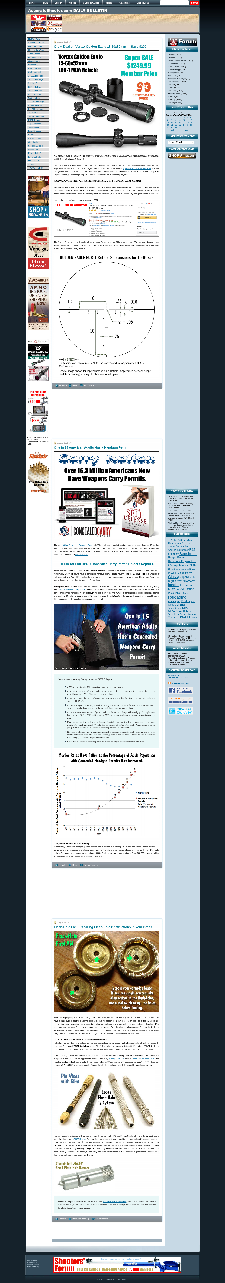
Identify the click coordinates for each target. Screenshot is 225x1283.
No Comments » (91, 865)
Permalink (63, 385)
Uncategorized (174, 102)
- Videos (171, 58)
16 (180, 122)
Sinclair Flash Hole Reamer (114, 1201)
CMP (192, 565)
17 (184, 122)
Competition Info (35, 61)
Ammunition (182, 546)
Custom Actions (35, 138)
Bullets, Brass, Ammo (177, 61)
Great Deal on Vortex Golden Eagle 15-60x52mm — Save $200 (100, 46)
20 (168, 125)
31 (184, 127)
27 (168, 127)
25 (188, 125)
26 (191, 125)
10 (184, 120)
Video (194, 617)
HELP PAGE (33, 161)
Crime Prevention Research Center (78, 545)
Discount (183, 572)
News (74, 385)
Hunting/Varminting (176, 79)
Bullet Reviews (34, 131)
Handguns (172, 73)
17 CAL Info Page (35, 76)
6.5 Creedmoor (180, 541)
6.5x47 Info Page (35, 105)
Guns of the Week (36, 50)
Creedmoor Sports (178, 569)
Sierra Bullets (183, 611)
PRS (178, 593)
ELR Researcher (175, 514)
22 (176, 125)
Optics (171, 88)
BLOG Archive (34, 57)
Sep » (187, 130)
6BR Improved (34, 72)
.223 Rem (182, 540)
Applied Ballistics (177, 549)
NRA (171, 589)
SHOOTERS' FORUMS (178, 678)
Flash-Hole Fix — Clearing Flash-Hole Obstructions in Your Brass (103, 927)
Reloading (76, 1219)
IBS (182, 585)
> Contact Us (34, 164)
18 (188, 122)
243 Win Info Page (36, 102)
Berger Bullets (177, 557)
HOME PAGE (34, 39)
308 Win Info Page (36, 116)
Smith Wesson (188, 614)
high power (176, 581)
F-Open (183, 577)
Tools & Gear (34, 127)
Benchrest (188, 554)
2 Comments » (90, 385)
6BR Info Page (34, 68)
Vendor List (33, 149)
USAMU (184, 617)
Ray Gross (173, 503)
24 (184, 125)
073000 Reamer (79, 1139)
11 (188, 120)
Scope (172, 604)
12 (191, 120)
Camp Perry (178, 565)
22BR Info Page (35, 87)
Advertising (32, 1260)
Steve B (171, 496)
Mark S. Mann (174, 523)
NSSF (180, 589)
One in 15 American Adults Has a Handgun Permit (91, 447)
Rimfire (185, 601)
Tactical (171, 96)
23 (180, 125)
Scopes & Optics (35, 146)
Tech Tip (85, 1219)
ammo (171, 546)
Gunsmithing (173, 70)
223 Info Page (34, 83)
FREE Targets (34, 120)
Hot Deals (172, 76)
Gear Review (173, 67)
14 (172, 122)
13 (168, 122)
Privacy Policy (33, 1267)
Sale (193, 601)
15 (176, 122)
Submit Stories (33, 1265)
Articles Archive (34, 54)
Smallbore (174, 614)
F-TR (191, 577)
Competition (173, 64)
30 (180, 127)
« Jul (172, 130)
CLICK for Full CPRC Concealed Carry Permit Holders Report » (107, 564)
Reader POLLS (34, 153)
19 (191, 122)
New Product (173, 82)
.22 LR (172, 539)
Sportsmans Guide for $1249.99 (137, 168)
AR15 (191, 549)
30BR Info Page (35, 90)
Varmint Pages (34, 65)
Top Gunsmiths (34, 124)
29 (176, 127)
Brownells (174, 561)
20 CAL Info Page (35, 79)
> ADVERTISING (35, 168)
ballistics (173, 553)
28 (172, 127)
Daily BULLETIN (35, 46)
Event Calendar (34, 157)
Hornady (189, 580)
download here (81, 554)
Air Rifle (186, 543)
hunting (173, 585)
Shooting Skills (174, 93)
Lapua (188, 585)
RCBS (185, 593)
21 (172, 125)
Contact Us (32, 1262)
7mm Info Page (34, 113)
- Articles (171, 55)
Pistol (171, 592)
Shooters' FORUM (36, 43)
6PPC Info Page (35, 94)
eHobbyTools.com (116, 1059)
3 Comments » (102, 1219)
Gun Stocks (33, 142)
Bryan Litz (188, 561)
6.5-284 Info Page (35, 109)
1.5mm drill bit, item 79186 (143, 1059)
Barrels (31, 135)
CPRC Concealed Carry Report (71, 590)
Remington (174, 601)
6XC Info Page (34, 98)
